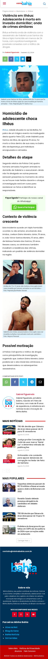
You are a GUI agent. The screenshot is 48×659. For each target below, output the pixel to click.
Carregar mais (23, 540)
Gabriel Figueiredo (12, 52)
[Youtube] (33, 614)
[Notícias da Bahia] (24, 568)
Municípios (20, 11)
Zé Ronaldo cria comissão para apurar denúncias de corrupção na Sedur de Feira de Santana (31, 459)
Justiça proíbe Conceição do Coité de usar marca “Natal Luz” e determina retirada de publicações (31, 443)
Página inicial (8, 11)
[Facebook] (11, 59)
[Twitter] (16, 59)
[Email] (28, 59)
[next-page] (8, 470)
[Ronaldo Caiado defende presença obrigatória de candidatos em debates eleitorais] (9, 501)
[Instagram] (20, 614)
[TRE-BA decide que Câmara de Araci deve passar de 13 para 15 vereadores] (9, 429)
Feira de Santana (7, 461)
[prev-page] (4, 470)
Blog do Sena (12, 631)
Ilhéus (30, 11)
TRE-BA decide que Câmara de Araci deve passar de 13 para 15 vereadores (31, 429)
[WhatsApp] (5, 59)
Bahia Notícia (12, 634)
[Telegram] (22, 59)
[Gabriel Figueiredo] (9, 403)
